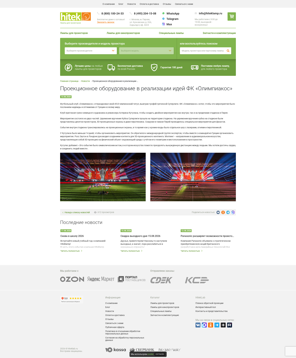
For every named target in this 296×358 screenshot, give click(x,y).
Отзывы (167, 4)
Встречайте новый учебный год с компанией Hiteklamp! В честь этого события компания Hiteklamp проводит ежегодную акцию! (82, 244)
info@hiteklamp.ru (210, 13)
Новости (131, 4)
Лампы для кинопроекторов (123, 33)
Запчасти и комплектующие (219, 33)
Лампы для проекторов (74, 33)
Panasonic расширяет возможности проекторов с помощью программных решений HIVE (207, 236)
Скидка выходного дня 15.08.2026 (140, 236)
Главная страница (69, 81)
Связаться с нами (184, 4)
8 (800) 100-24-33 (112, 13)
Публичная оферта (114, 327)
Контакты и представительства (211, 311)
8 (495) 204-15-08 (145, 13)
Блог (121, 4)
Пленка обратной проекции (209, 303)
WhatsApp (172, 13)
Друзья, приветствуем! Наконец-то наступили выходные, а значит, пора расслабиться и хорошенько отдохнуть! (144, 244)
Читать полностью (70, 251)
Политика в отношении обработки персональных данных (122, 332)
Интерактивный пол (205, 307)
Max (169, 24)
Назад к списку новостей (77, 212)
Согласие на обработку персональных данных (124, 338)
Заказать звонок (105, 22)
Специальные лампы (171, 33)
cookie (150, 354)
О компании (109, 4)
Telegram (172, 18)
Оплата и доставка (149, 4)
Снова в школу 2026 (72, 236)
